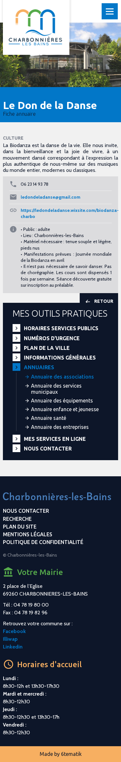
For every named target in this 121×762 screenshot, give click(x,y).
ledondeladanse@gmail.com (50, 197)
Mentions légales (27, 534)
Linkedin (13, 647)
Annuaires (39, 367)
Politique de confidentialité (43, 542)
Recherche (17, 519)
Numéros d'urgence (52, 338)
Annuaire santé (48, 418)
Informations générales (60, 358)
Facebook (14, 631)
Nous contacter (48, 448)
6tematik (71, 754)
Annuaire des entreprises (60, 427)
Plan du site (19, 526)
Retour (103, 301)
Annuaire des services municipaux (56, 389)
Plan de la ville (47, 348)
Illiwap (10, 639)
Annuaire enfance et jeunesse (65, 409)
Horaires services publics (61, 328)
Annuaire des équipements (62, 400)
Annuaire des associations (62, 377)
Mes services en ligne (55, 439)
